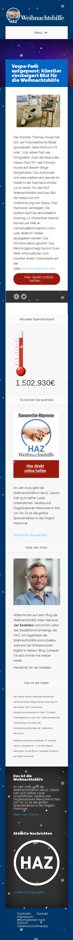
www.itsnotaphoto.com (38, 268)
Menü (38, 32)
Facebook (16, 297)
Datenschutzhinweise (32, 926)
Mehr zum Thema (26, 814)
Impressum (25, 917)
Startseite (24, 914)
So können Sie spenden (30, 535)
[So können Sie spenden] (36, 477)
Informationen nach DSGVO (31, 921)
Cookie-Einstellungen (28, 892)
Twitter (24, 297)
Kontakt (42, 914)
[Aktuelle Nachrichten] (36, 862)
